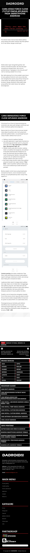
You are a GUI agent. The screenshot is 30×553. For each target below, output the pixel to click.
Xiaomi (19, 380)
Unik (3, 524)
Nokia (4, 380)
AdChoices (5, 545)
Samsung (20, 372)
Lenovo (4, 375)
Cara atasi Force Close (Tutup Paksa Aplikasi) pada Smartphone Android (15, 12)
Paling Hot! (4, 510)
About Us (4, 496)
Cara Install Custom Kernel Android (14, 413)
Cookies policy (5, 486)
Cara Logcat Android (8, 420)
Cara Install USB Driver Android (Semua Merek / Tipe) (15, 402)
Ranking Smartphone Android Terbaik (14, 432)
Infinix (4, 372)
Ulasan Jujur (5, 521)
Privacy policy (5, 483)
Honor (4, 366)
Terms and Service (6, 488)
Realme (19, 366)
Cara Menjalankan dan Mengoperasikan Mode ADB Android (13, 398)
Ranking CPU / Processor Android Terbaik (12, 441)
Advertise (4, 491)
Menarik (20, 343)
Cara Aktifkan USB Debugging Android (14, 416)
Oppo (18, 364)
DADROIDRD (15, 4)
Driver (3, 508)
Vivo (18, 377)
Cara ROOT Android (7, 389)
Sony (18, 375)
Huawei (4, 369)
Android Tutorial (11, 343)
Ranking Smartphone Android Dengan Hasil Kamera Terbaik (14, 436)
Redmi (19, 369)
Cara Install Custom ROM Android (13, 410)
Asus (3, 364)
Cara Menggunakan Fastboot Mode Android (13, 393)
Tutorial (4, 513)
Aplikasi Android (6, 516)
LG (2, 377)
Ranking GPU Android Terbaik (11, 445)
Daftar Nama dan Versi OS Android (13, 429)
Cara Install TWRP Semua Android (13, 407)
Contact (4, 494)
